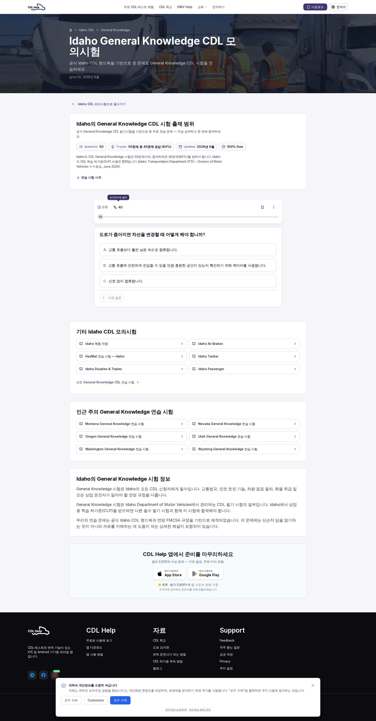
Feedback (227, 640)
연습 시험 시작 (91, 177)
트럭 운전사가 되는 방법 (169, 654)
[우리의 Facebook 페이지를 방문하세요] (43, 675)
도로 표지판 (161, 647)
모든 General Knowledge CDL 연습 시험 (105, 382)
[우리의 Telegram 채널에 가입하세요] (32, 675)
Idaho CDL (86, 30)
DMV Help (184, 7)
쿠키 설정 (226, 668)
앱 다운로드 (94, 647)
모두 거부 (71, 700)
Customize (96, 700)
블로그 (157, 668)
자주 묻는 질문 (230, 647)
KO (121, 207)
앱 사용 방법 (94, 654)
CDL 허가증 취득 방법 (168, 661)
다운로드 (318, 7)
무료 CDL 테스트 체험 (139, 7)
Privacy (225, 661)
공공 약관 (226, 654)
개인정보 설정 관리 (200, 709)
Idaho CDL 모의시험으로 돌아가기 (102, 104)
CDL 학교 (165, 7)
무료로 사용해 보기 (99, 640)
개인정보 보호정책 (176, 709)
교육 (201, 7)
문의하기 (218, 7)
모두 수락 (120, 700)
